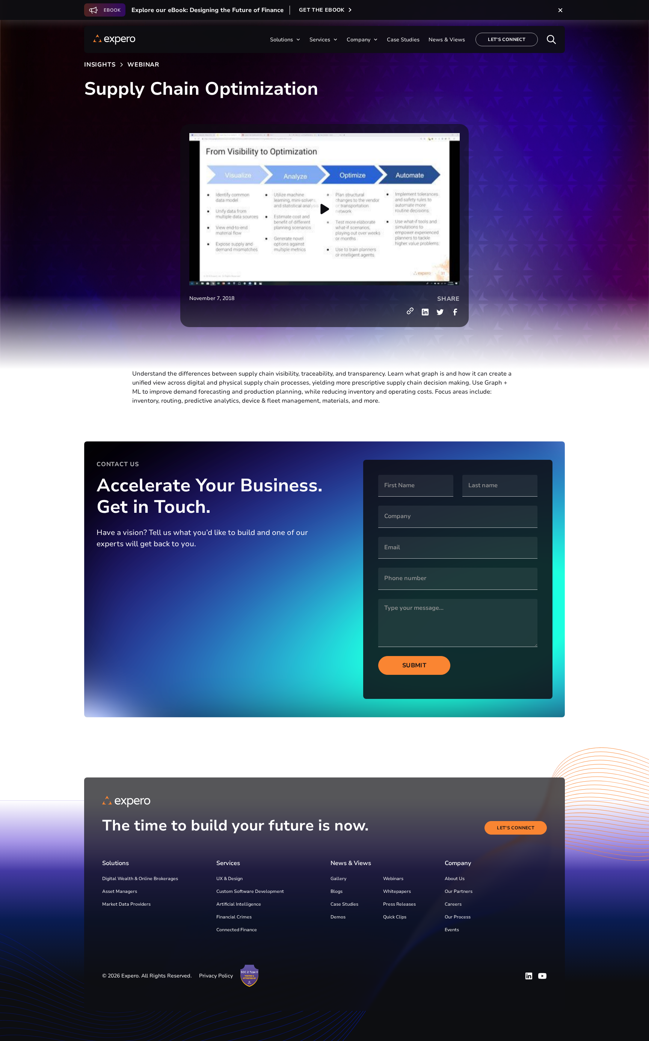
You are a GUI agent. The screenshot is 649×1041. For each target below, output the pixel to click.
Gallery (338, 879)
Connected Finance (236, 930)
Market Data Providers (126, 904)
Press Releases (399, 904)
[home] (114, 39)
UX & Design (229, 879)
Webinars (393, 879)
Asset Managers (119, 891)
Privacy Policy (216, 975)
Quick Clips (394, 917)
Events (452, 930)
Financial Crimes (234, 917)
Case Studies (344, 904)
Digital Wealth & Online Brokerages (140, 879)
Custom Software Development (250, 891)
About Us (455, 879)
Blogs (337, 891)
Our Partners (458, 891)
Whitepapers (397, 891)
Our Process (458, 917)
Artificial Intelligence (238, 904)
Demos (338, 917)
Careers (453, 904)
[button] (285, 40)
